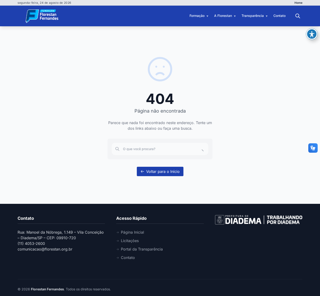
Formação (197, 16)
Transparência (253, 16)
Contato (279, 16)
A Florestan (223, 16)
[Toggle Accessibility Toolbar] (311, 34)
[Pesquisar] (297, 16)
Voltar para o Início (163, 171)
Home (298, 2)
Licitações (130, 240)
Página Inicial (132, 232)
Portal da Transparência (142, 249)
